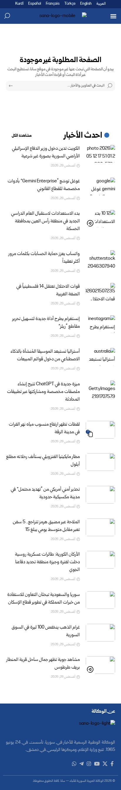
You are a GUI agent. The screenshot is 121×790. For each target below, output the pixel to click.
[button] (113, 16)
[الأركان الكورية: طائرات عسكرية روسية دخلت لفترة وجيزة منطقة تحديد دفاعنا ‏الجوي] (100, 560)
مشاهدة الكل (22, 136)
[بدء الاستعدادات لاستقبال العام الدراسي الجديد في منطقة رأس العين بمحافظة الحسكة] (100, 219)
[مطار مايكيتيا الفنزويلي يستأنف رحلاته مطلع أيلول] (100, 462)
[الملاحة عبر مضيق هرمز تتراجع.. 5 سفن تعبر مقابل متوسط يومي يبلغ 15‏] (100, 527)
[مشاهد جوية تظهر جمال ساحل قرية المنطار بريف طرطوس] (100, 665)
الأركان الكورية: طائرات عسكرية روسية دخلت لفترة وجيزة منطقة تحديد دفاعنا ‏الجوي (47, 562)
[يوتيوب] (97, 764)
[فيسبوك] (112, 764)
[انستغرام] (89, 764)
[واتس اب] (74, 764)
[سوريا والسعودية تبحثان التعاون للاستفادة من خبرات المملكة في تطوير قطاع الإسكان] (100, 600)
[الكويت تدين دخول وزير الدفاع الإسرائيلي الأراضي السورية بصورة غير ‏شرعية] (100, 154)
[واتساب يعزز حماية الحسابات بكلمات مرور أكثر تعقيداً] (100, 259)
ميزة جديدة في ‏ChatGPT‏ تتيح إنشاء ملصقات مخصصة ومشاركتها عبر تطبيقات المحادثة (43, 392)
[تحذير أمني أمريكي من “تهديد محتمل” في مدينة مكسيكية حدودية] (100, 495)
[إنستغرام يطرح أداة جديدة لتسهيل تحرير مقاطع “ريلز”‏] (100, 324)
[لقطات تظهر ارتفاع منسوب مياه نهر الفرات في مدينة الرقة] (100, 430)
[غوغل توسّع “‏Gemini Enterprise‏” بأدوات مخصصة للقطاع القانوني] (100, 186)
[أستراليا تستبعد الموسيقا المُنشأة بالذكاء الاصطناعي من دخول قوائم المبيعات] (100, 357)
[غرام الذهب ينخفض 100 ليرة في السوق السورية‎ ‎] (100, 632)
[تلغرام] (81, 764)
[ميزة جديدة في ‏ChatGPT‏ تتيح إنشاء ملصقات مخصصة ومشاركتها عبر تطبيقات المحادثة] (100, 389)
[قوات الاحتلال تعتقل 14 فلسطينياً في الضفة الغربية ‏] (100, 292)
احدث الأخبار (83, 136)
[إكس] (105, 764)
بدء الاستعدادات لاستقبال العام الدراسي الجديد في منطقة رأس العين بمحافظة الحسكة (45, 221)
